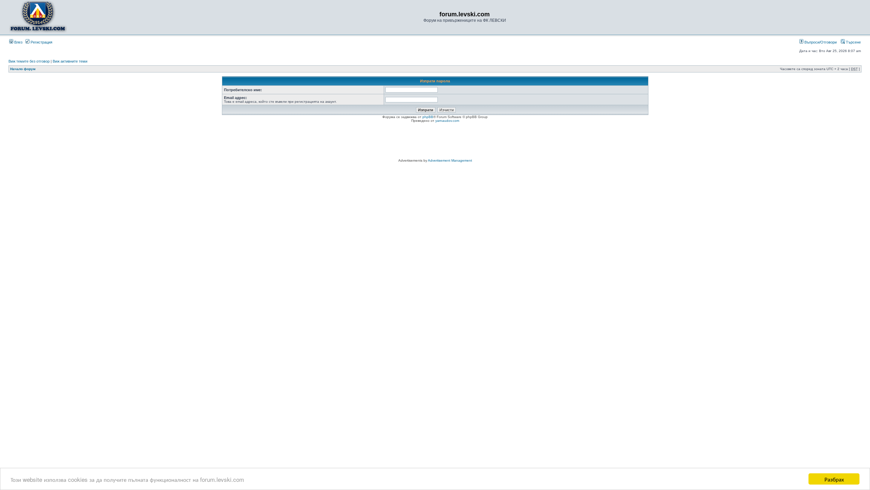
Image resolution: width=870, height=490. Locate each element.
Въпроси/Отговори (820, 42)
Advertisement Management (450, 160)
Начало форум (22, 69)
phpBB (427, 117)
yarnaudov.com (447, 120)
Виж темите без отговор (29, 61)
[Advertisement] (435, 141)
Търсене (853, 42)
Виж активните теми (70, 61)
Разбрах (834, 479)
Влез (17, 42)
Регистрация (41, 42)
